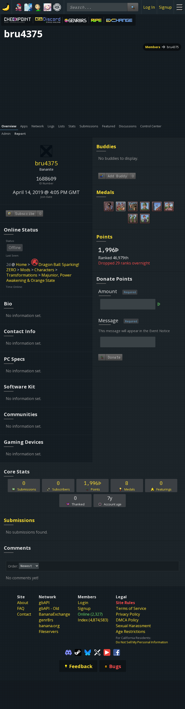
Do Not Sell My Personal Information (142, 642)
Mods (25, 269)
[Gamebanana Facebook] (116, 652)
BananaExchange (54, 614)
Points (104, 236)
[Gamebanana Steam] (78, 652)
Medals (105, 192)
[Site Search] (132, 7)
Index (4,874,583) (93, 620)
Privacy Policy (128, 614)
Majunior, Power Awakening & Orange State (39, 277)
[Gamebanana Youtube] (107, 652)
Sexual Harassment (133, 625)
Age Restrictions (130, 631)
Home (21, 264)
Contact (24, 614)
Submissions (19, 520)
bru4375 (173, 47)
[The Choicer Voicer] (28, 7)
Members (152, 47)
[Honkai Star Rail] (47, 7)
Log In (149, 7)
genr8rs (46, 620)
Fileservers (48, 631)
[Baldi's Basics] (38, 7)
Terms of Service (131, 608)
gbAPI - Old (49, 608)
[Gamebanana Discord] (68, 652)
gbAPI (44, 602)
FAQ (20, 608)
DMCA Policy (127, 620)
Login (83, 602)
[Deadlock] (57, 7)
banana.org (49, 625)
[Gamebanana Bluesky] (88, 652)
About (22, 602)
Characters (44, 269)
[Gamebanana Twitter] (97, 652)
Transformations (21, 275)
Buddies (106, 146)
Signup (165, 7)
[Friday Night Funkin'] (18, 7)
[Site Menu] (179, 7)
